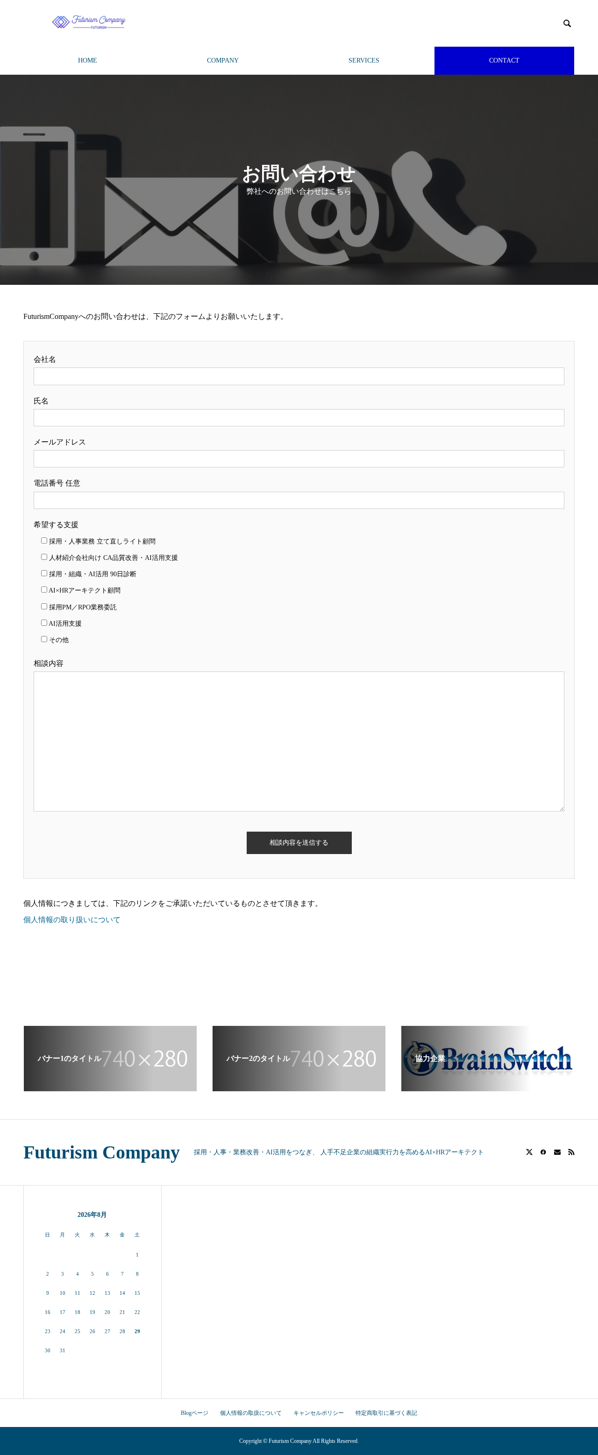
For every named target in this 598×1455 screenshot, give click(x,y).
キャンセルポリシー (318, 1413)
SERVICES (364, 60)
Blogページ (194, 1413)
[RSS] (571, 1152)
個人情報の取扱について (251, 1413)
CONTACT (504, 60)
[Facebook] (543, 1152)
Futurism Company (101, 1152)
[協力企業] (487, 1087)
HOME (87, 60)
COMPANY (223, 60)
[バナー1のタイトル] (110, 1087)
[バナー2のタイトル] (299, 1087)
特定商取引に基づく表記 (386, 1413)
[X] (529, 1152)
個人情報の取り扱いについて (72, 920)
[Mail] (557, 1152)
